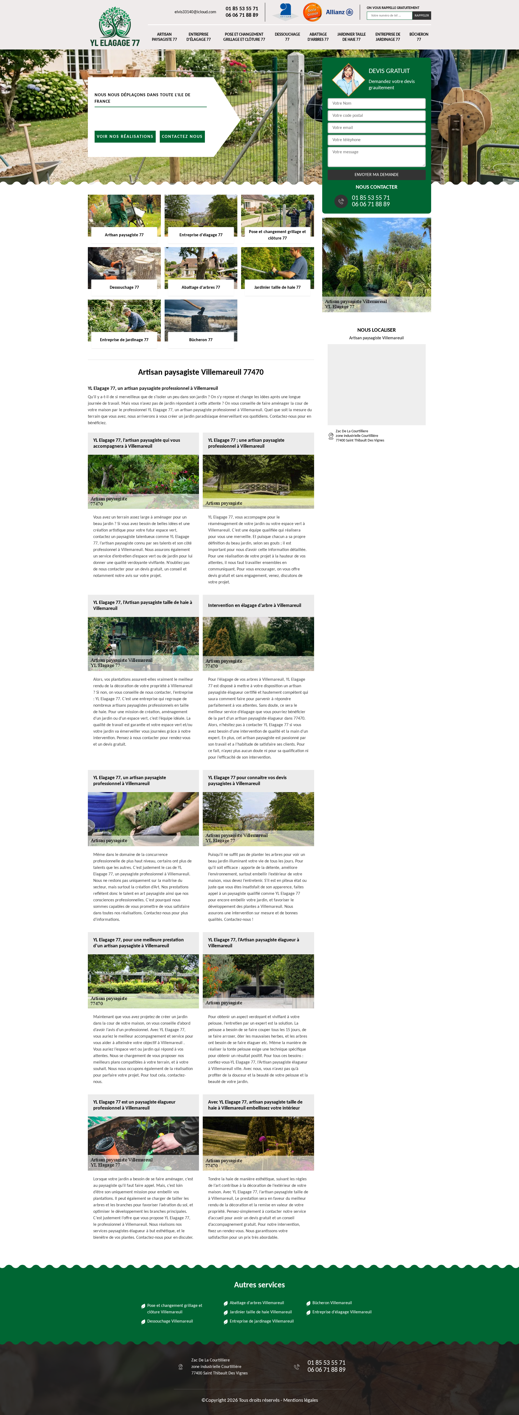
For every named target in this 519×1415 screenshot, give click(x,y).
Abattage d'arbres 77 (318, 37)
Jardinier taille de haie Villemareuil (261, 1312)
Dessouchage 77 (287, 37)
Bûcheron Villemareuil (332, 1303)
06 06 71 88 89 (242, 15)
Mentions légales (300, 1400)
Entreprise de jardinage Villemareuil (262, 1321)
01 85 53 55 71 (242, 9)
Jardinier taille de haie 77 (351, 37)
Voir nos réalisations (125, 136)
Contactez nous (182, 136)
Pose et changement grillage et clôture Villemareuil (174, 1309)
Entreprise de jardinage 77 (387, 37)
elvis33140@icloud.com (195, 12)
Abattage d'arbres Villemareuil (257, 1303)
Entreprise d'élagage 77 (199, 37)
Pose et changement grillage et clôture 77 (244, 37)
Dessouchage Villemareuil (170, 1321)
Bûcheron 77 (419, 37)
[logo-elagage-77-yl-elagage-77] (112, 26)
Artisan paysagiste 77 (164, 37)
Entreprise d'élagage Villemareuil (342, 1312)
